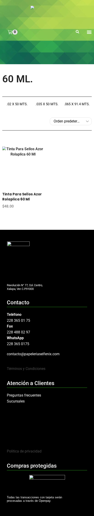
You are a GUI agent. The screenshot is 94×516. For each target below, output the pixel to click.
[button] (77, 32)
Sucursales (16, 401)
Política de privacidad (24, 451)
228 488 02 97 (18, 332)
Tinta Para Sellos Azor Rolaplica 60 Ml (22, 197)
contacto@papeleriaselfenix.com (33, 354)
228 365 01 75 (18, 320)
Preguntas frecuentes (24, 395)
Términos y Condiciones (26, 368)
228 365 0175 (18, 344)
